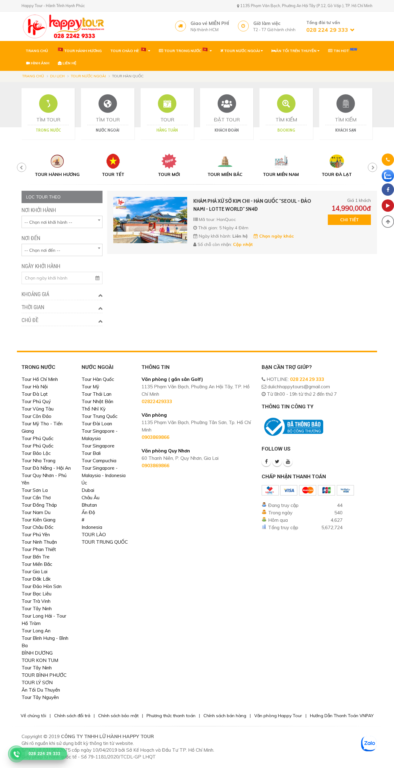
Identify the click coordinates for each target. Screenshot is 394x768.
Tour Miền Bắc (37, 564)
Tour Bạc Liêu (36, 594)
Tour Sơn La (35, 490)
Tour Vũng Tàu (38, 409)
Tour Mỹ (90, 387)
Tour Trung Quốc (100, 416)
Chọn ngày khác (276, 236)
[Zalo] (388, 176)
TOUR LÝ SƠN (37, 682)
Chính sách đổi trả (72, 715)
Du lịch (57, 76)
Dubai (88, 490)
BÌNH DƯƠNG (37, 653)
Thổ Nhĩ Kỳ (94, 409)
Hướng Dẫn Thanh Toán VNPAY (342, 715)
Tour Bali (91, 453)
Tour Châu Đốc (38, 527)
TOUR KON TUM (40, 660)
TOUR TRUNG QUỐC (105, 542)
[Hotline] (388, 160)
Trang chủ (33, 76)
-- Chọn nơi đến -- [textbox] (42, 250)
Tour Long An (36, 631)
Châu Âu (90, 497)
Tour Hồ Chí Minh (40, 379)
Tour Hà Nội (35, 387)
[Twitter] (277, 461)
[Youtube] (287, 461)
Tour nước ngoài (88, 76)
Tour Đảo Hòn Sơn (42, 586)
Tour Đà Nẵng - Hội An (46, 468)
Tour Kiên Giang (38, 520)
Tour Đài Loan (97, 424)
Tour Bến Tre (36, 557)
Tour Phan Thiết (39, 549)
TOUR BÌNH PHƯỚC (44, 675)
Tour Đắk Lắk (36, 579)
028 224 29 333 (307, 379)
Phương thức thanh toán (171, 715)
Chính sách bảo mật (118, 715)
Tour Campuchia (99, 461)
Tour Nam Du (36, 512)
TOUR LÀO (94, 534)
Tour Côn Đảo (36, 416)
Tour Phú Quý (36, 401)
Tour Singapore (98, 446)
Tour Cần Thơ (36, 497)
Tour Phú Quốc (38, 438)
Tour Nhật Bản (97, 401)
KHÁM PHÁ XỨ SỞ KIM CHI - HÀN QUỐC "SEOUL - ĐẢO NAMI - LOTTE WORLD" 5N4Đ (252, 205)
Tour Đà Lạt (35, 394)
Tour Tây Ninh (37, 608)
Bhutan (89, 505)
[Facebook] (266, 461)
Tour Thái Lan (96, 394)
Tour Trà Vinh (36, 601)
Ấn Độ (88, 512)
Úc (84, 483)
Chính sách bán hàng (224, 715)
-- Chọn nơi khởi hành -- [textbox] (48, 222)
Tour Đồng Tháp (39, 505)
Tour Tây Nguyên (40, 697)
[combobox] (62, 222)
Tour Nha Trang (38, 461)
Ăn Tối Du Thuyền (41, 690)
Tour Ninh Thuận (39, 542)
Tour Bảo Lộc (36, 453)
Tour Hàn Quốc (98, 379)
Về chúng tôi (33, 715)
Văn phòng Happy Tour (278, 715)
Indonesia (92, 527)
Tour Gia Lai (34, 571)
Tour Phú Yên (36, 534)
